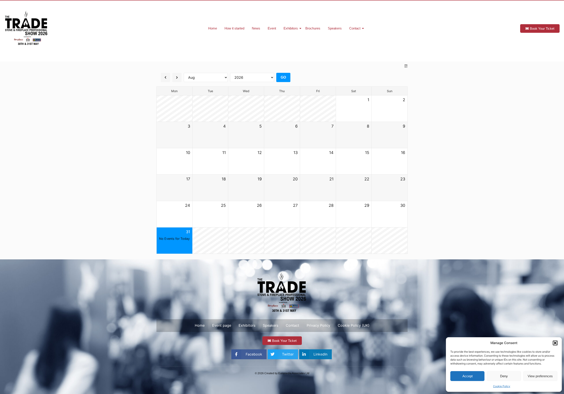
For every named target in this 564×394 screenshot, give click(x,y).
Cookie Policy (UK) (353, 325)
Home (212, 28)
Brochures (312, 28)
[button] (555, 343)
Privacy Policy (318, 325)
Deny (504, 376)
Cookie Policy (501, 386)
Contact (354, 28)
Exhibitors (291, 28)
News (256, 28)
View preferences (540, 376)
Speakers (335, 28)
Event (272, 28)
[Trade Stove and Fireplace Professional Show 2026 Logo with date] (26, 28)
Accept (467, 376)
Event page (221, 325)
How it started (234, 28)
